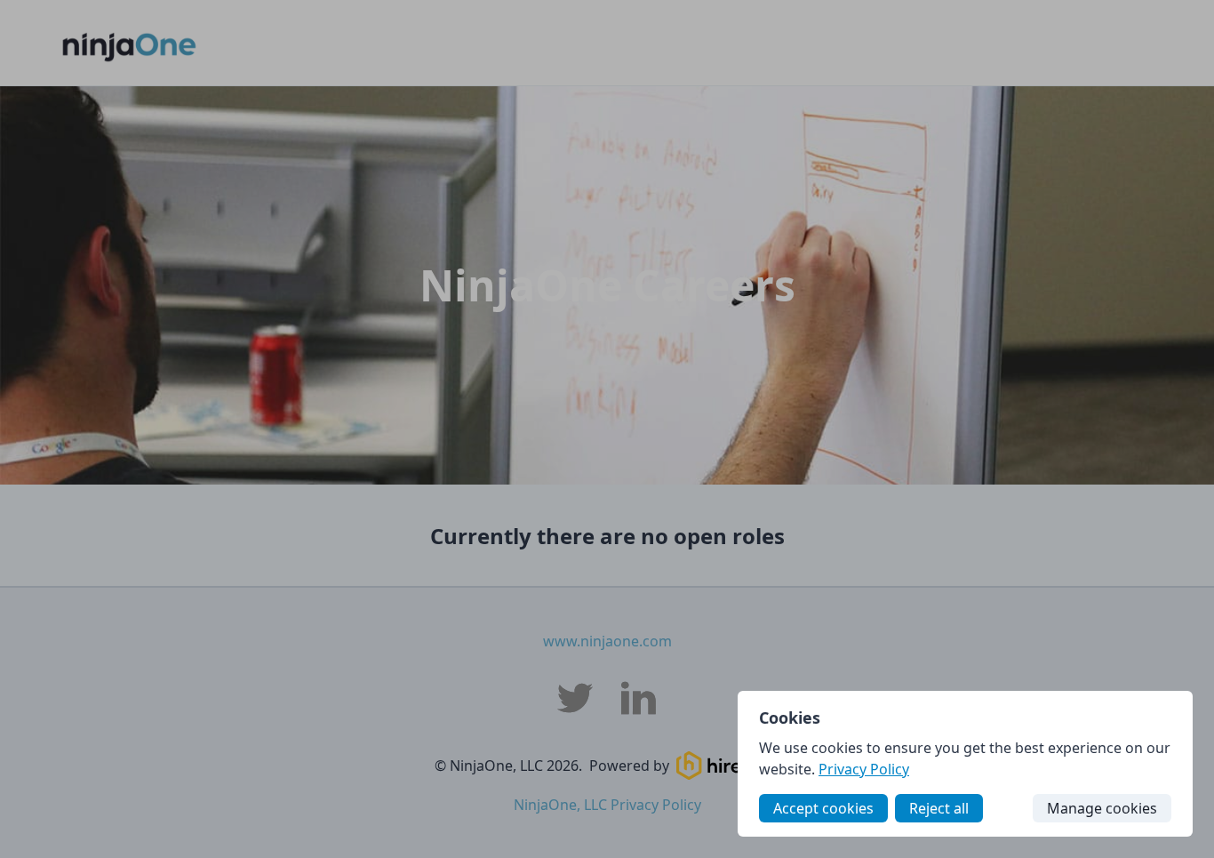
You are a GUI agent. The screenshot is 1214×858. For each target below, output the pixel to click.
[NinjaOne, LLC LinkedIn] (639, 698)
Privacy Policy (864, 769)
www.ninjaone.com (607, 641)
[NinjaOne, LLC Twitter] (575, 698)
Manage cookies (1102, 808)
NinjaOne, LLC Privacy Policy (607, 804)
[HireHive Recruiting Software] (727, 765)
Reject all (939, 808)
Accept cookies (823, 808)
